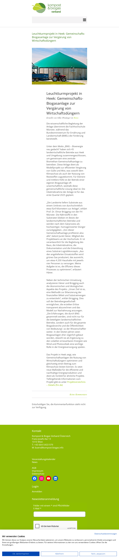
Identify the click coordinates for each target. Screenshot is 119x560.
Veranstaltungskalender (43, 459)
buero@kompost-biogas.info (49, 447)
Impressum (37, 470)
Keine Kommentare (78, 394)
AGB (34, 467)
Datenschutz (38, 473)
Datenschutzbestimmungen (105, 533)
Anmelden (37, 491)
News (76, 117)
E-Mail (37, 508)
